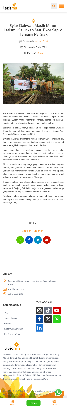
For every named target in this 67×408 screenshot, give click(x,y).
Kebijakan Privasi (12, 334)
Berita (40, 53)
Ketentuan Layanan (13, 328)
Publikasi (8, 323)
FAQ (6, 312)
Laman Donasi (10, 318)
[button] (20, 240)
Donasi (33, 402)
